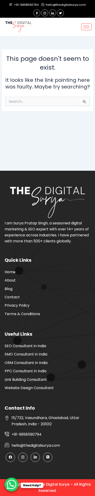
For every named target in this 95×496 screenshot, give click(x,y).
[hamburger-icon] (86, 26)
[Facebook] (36, 12)
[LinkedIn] (52, 12)
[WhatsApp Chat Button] (11, 484)
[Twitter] (60, 12)
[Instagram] (44, 12)
